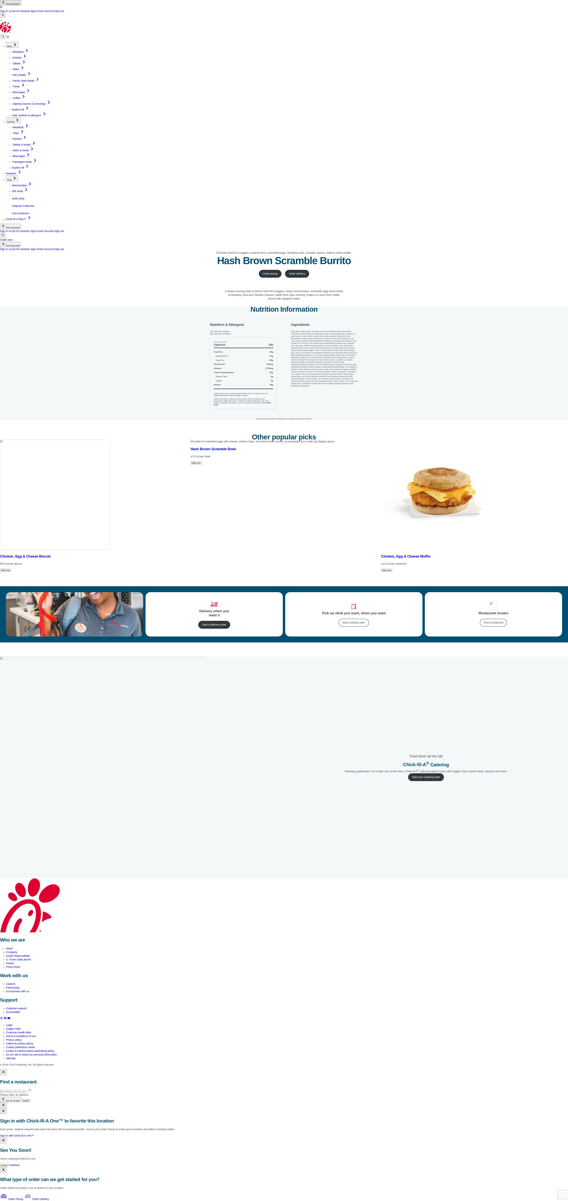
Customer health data (18, 1032)
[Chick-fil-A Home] (5, 32)
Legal (9, 1025)
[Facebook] (5, 1018)
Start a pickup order (353, 622)
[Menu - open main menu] (1, 20)
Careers (10, 983)
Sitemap (11, 1058)
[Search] (3, 15)
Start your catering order (426, 777)
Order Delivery (40, 1199)
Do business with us (17, 991)
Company (11, 952)
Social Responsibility (18, 955)
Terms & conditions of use (21, 1036)
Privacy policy (14, 1039)
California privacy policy (19, 1043)
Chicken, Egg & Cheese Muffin (406, 556)
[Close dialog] (3, 1072)
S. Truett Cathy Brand (18, 959)
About (9, 948)
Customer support (16, 1008)
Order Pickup (15, 1199)
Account (49, 11)
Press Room (13, 966)
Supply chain (13, 1028)
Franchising (12, 987)
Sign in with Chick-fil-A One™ (17, 1135)
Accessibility (13, 1012)
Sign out (59, 11)
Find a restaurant (493, 622)
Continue (14, 1165)
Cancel (4, 1165)
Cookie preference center (20, 1047)
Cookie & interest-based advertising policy (30, 1050)
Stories (10, 963)
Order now (6, 239)
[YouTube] (8, 1018)
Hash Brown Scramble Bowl (213, 449)
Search (26, 1101)
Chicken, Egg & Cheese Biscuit (25, 556)
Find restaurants (12, 4)
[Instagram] (2, 1018)
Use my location (12, 1101)
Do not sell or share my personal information (31, 1054)
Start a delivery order (214, 624)
